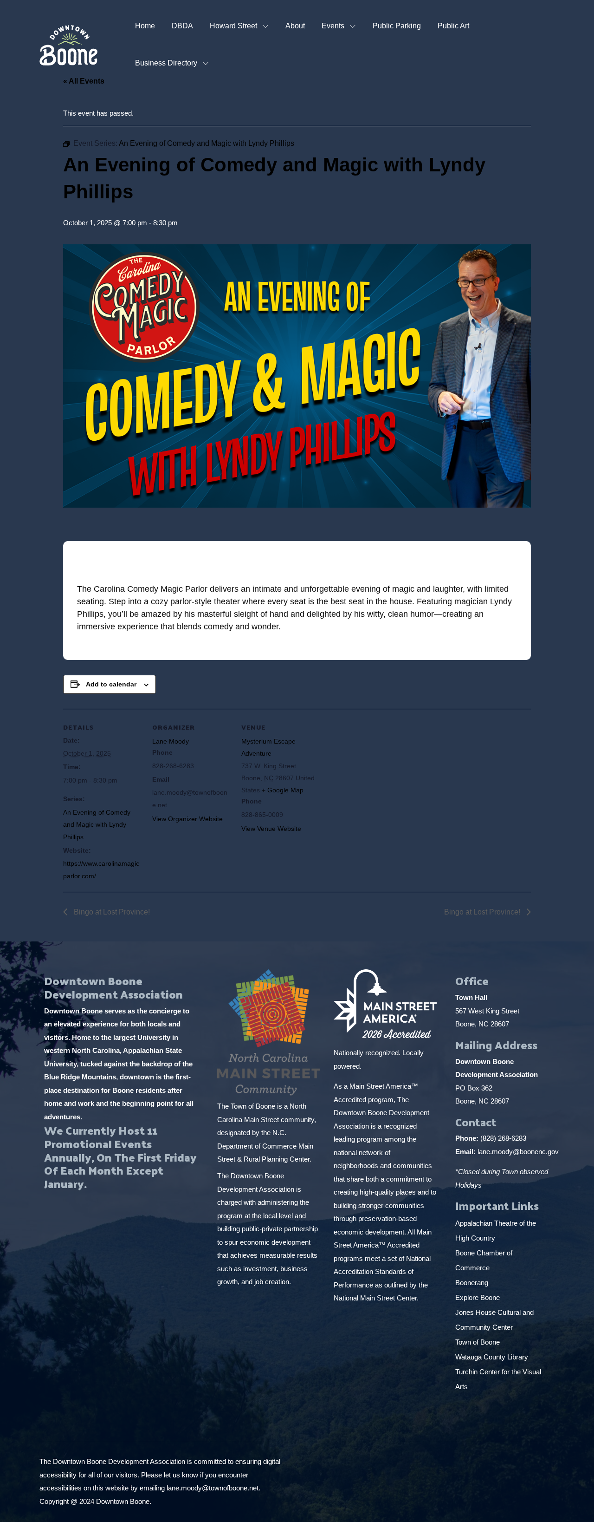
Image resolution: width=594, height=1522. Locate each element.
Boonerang (471, 1283)
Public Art (453, 26)
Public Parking (397, 26)
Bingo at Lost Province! (111, 912)
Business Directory (166, 63)
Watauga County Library (492, 1357)
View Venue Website (271, 828)
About (295, 26)
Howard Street (233, 26)
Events (333, 26)
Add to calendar (111, 684)
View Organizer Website (187, 819)
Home (145, 26)
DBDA (182, 26)
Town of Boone (477, 1342)
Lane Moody (170, 741)
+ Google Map (282, 790)
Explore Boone (478, 1297)
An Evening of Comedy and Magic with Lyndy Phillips (96, 825)
